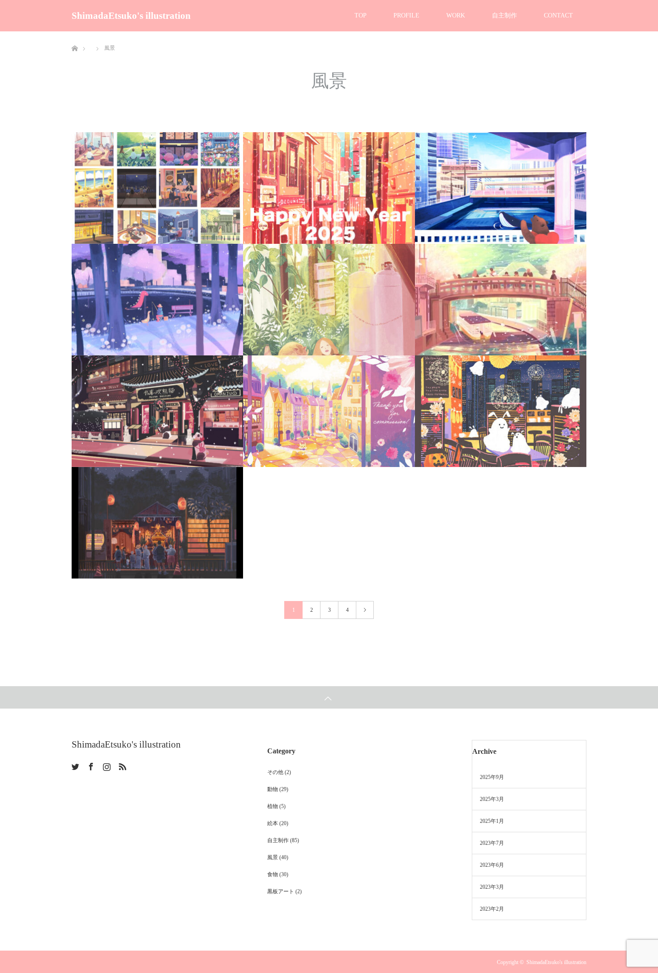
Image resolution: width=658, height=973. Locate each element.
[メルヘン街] (328, 411)
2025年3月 (492, 799)
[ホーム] (74, 34)
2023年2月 (492, 909)
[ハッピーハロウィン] (500, 411)
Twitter (74, 765)
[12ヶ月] (157, 188)
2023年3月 (492, 887)
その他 (275, 772)
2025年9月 (492, 777)
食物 (272, 874)
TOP (361, 15)
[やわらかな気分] (328, 299)
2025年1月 (492, 821)
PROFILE (406, 15)
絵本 (272, 823)
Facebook (90, 765)
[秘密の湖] (157, 299)
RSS (121, 765)
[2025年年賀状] (328, 188)
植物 (272, 806)
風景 (272, 857)
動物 (272, 789)
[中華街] (157, 411)
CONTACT (558, 15)
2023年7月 (492, 843)
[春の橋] (500, 299)
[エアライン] (500, 188)
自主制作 (504, 15)
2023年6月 (492, 865)
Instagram (105, 765)
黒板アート (280, 891)
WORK (455, 15)
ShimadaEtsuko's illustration (131, 15)
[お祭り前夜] (157, 523)
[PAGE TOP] (329, 697)
